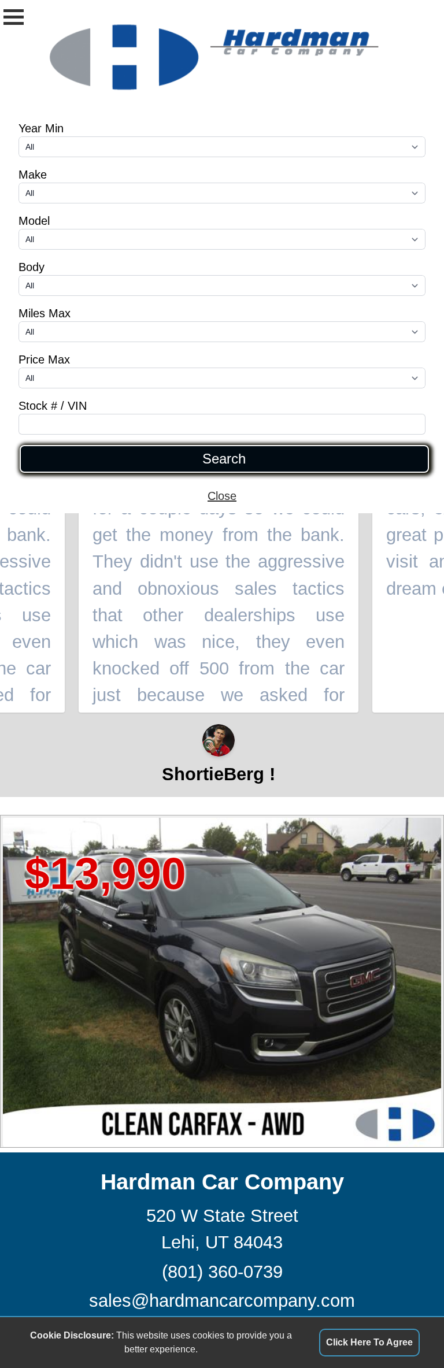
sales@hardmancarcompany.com (222, 1301)
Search (224, 459)
